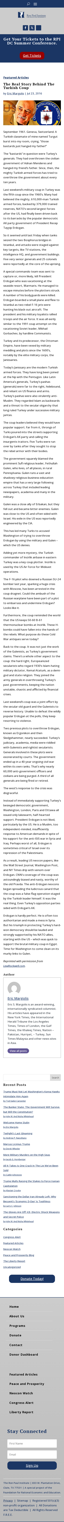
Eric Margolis (15, 93)
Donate (15, 1335)
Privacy (8, 1500)
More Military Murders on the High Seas (26, 1154)
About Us (16, 1316)
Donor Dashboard (23, 1354)
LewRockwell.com (14, 966)
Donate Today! (32, 1278)
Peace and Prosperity (26, 1384)
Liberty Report (21, 1412)
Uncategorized (12, 1267)
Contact (15, 1345)
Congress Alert (12, 1237)
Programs (17, 1326)
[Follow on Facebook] (25, 27)
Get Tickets (32, 55)
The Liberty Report (14, 1261)
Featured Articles (16, 77)
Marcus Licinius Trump (16, 1144)
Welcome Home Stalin (16, 1122)
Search (55, 1077)
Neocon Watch (12, 1249)
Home (14, 1307)
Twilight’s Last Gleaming (17, 1133)
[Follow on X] (32, 27)
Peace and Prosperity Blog (18, 1255)
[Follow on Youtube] (38, 27)
